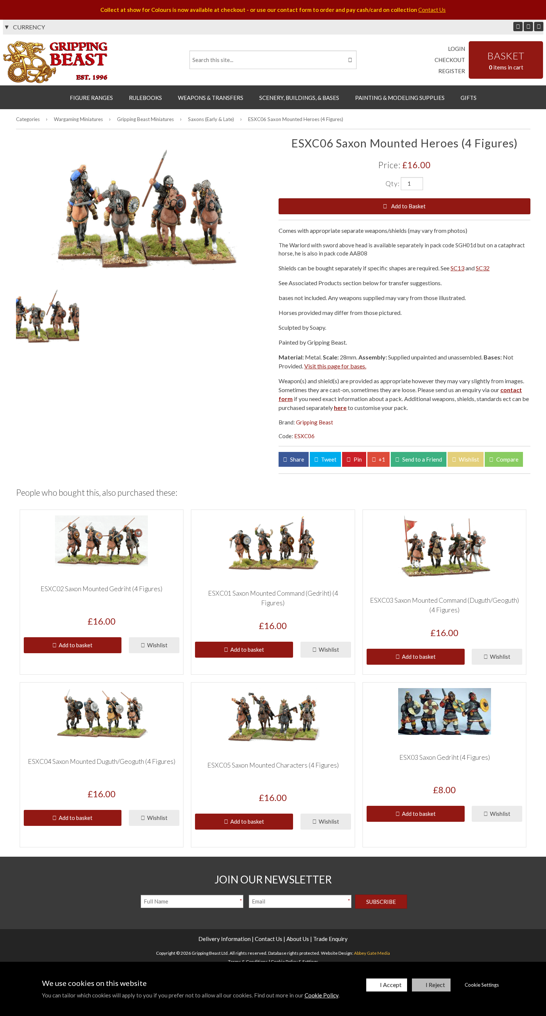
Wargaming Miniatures (78, 119)
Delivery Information (224, 938)
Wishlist (468, 459)
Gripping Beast (314, 422)
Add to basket (74, 645)
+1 (381, 459)
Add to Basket (408, 206)
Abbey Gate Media (372, 953)
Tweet (328, 459)
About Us (297, 938)
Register (451, 71)
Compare (507, 459)
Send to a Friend (421, 459)
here (340, 407)
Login (456, 48)
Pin (357, 459)
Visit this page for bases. (335, 365)
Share (296, 459)
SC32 (483, 267)
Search (349, 60)
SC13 (457, 267)
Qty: (393, 183)
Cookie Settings (482, 985)
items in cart (505, 60)
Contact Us (432, 9)
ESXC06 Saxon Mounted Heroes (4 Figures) (295, 119)
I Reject (435, 984)
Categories (28, 119)
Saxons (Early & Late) (211, 119)
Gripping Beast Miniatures (145, 119)
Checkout (450, 59)
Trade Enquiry (330, 938)
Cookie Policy (321, 995)
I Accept (391, 984)
